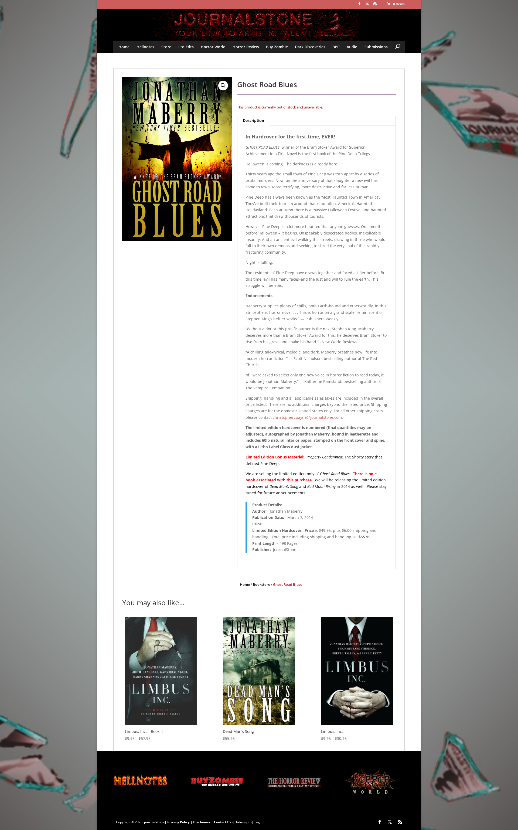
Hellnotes (145, 46)
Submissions (376, 46)
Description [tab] (253, 120)
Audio (352, 46)
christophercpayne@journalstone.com (307, 417)
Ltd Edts (186, 46)
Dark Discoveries (310, 46)
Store (166, 46)
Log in (258, 822)
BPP (336, 46)
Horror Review (246, 46)
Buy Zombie (277, 46)
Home (124, 46)
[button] (223, 85)
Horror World (213, 46)
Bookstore (261, 584)
